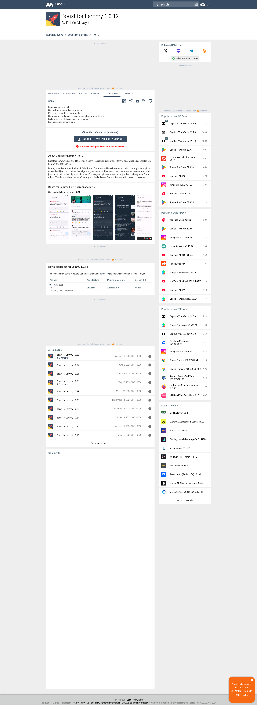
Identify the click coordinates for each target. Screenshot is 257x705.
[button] (124, 101)
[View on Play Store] (137, 101)
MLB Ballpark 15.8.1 (179, 413)
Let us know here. (135, 700)
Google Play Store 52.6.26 (182, 167)
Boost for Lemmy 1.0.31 (68, 374)
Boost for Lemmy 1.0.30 (68, 381)
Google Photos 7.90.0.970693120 (185, 369)
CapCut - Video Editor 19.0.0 (183, 141)
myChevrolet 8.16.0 (179, 465)
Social (51, 101)
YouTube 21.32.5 (177, 176)
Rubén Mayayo (77, 23)
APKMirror (61, 4)
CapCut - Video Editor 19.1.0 (183, 132)
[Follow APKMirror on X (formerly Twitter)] (165, 52)
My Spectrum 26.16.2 (180, 448)
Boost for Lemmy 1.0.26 (68, 409)
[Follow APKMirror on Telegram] (191, 52)
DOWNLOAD (96, 93)
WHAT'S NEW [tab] (53, 93)
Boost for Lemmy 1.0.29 (68, 391)
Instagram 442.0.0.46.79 (181, 237)
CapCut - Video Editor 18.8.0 (183, 123)
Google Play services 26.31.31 (183, 272)
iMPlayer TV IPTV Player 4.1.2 (183, 457)
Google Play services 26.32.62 (183, 325)
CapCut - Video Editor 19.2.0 (183, 334)
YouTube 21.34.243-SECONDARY (185, 281)
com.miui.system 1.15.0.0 (181, 246)
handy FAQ (105, 274)
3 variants (63, 358)
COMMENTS (128, 93)
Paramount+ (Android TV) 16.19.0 (185, 474)
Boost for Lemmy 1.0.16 (68, 435)
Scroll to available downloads (103, 139)
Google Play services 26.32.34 (183, 299)
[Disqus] (100, 571)
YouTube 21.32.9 (177, 290)
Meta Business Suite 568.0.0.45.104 (186, 492)
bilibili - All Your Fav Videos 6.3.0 (184, 395)
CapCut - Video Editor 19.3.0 (183, 316)
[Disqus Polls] (100, 494)
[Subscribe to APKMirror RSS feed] (204, 52)
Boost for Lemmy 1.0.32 (68, 365)
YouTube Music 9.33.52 (180, 193)
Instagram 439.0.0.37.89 (181, 185)
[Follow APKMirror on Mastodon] (178, 52)
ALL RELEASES (112, 93)
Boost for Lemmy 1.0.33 (68, 355)
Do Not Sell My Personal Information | (104, 703)
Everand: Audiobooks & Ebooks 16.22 (187, 422)
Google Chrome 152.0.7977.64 (184, 360)
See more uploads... (100, 443)
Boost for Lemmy (78, 34)
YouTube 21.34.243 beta (181, 255)
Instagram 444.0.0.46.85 (181, 351)
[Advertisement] (100, 65)
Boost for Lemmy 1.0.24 (68, 418)
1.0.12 (55, 285)
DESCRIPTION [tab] (69, 93)
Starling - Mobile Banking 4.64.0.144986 (188, 439)
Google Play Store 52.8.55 (182, 202)
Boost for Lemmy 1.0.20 (68, 426)
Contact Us (144, 703)
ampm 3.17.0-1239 (179, 430)
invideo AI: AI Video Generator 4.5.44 (186, 483)
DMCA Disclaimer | (130, 703)
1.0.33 (77, 192)
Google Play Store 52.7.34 (182, 150)
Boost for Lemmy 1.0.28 (68, 400)
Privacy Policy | (80, 703)
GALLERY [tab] (83, 93)
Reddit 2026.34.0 (177, 264)
